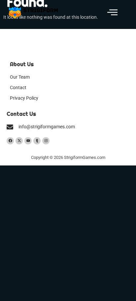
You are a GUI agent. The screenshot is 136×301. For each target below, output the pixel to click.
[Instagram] (46, 140)
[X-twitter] (19, 140)
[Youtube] (28, 140)
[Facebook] (10, 140)
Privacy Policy (24, 98)
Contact (18, 87)
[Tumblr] (37, 140)
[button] (112, 12)
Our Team (20, 77)
